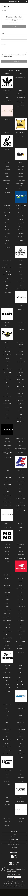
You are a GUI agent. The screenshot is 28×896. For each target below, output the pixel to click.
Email (2, 38)
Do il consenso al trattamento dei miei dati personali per (13, 55)
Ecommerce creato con (14, 886)
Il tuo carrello (13, 839)
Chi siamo (14, 847)
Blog (14, 850)
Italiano (18, 874)
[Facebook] (12, 857)
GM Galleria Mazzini (14, 1)
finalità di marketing (7, 56)
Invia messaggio (14, 61)
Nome (2, 33)
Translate (18, 878)
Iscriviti (14, 26)
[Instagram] (15, 857)
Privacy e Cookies (14, 842)
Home (14, 834)
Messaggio (3, 43)
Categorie (14, 836)
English (13, 874)
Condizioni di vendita (14, 844)
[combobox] (14, 10)
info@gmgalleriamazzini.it (19, 885)
